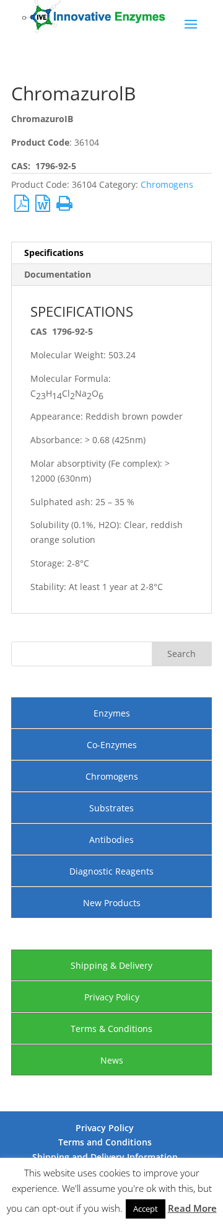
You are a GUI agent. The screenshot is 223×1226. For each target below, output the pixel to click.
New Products (112, 903)
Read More (192, 1208)
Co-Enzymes (112, 745)
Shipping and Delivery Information (105, 1157)
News (111, 1060)
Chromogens (167, 184)
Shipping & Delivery (111, 965)
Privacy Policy (111, 997)
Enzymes (112, 713)
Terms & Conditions (111, 1028)
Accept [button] (145, 1208)
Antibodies (111, 839)
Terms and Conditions (105, 1142)
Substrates (111, 808)
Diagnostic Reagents (111, 871)
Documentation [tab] (57, 274)
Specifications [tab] (54, 252)
